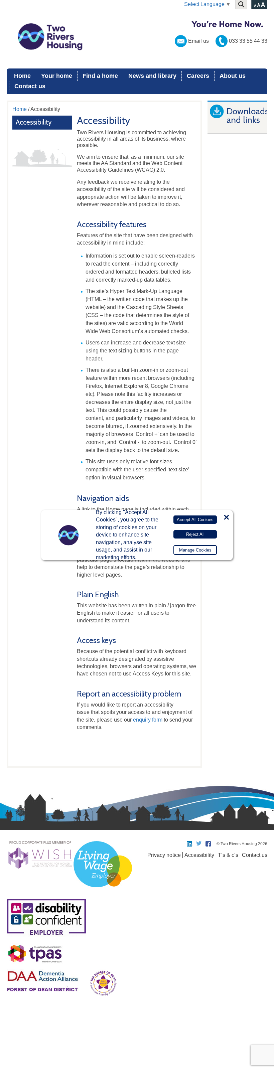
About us (233, 75)
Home (22, 75)
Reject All (195, 534)
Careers (198, 75)
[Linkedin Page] (190, 844)
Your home (56, 75)
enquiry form (147, 720)
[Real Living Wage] (103, 891)
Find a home (100, 75)
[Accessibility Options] (259, 4)
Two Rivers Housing (137, 36)
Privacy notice (164, 855)
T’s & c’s (228, 855)
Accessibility (34, 122)
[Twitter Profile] (199, 844)
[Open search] (241, 4)
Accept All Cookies (195, 519)
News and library (152, 75)
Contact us (29, 86)
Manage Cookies (195, 550)
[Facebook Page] (209, 844)
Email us (198, 41)
